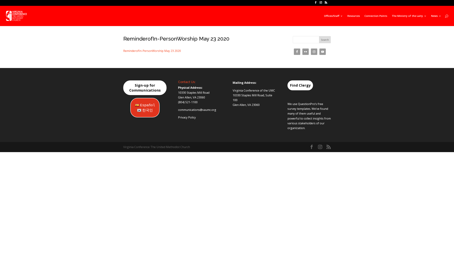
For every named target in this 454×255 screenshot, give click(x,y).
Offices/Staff (331, 16)
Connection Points (375, 16)
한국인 (147, 110)
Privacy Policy (187, 117)
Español (147, 105)
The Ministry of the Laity (407, 16)
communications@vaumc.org (197, 110)
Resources (353, 16)
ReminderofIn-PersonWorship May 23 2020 (152, 51)
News (434, 16)
